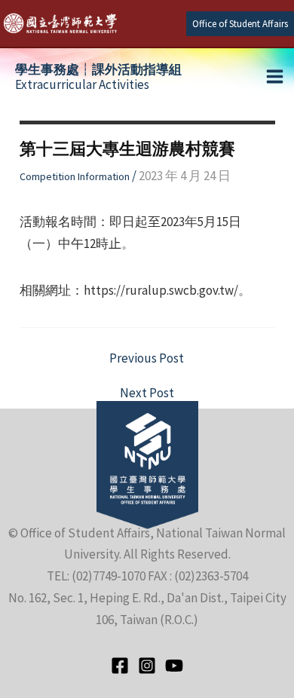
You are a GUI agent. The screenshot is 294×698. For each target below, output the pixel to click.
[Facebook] (120, 666)
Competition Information (75, 176)
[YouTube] (174, 666)
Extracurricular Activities (98, 77)
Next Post (147, 393)
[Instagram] (147, 666)
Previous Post (146, 358)
